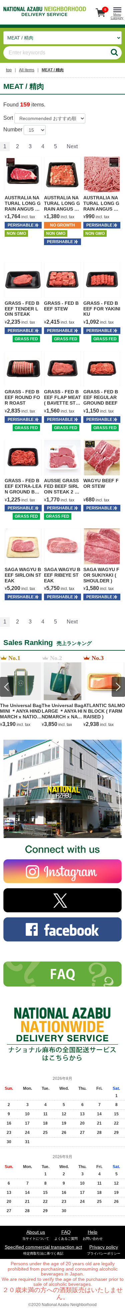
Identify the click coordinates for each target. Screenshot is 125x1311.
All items (26, 70)
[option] (21, 691)
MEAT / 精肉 (53, 70)
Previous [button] (6, 687)
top (9, 70)
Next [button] (118, 687)
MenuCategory (117, 16)
